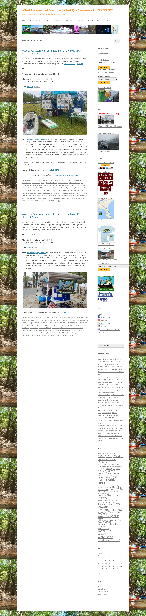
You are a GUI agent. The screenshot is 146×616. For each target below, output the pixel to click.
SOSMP (84, 190)
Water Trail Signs (104, 172)
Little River (111, 475)
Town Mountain (59, 198)
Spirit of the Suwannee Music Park (42, 193)
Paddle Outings (103, 60)
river (42, 190)
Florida (65, 183)
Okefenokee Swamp (105, 485)
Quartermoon (39, 325)
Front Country (82, 320)
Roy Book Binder (49, 190)
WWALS (24, 201)
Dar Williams (34, 320)
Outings (58, 20)
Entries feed (101, 589)
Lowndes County (107, 477)
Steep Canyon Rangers (61, 193)
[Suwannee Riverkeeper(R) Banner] (106, 296)
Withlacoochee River (109, 525)
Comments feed (103, 592)
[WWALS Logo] (106, 290)
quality (115, 486)
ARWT (109, 457)
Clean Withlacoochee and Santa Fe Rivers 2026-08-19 (110, 420)
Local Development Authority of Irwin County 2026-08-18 (110, 405)
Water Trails (70, 20)
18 (102, 566)
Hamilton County (104, 472)
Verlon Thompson (70, 198)
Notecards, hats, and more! (107, 260)
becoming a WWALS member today (66, 175)
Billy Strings (57, 180)
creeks (101, 465)
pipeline (103, 487)
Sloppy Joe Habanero (74, 190)
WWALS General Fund (106, 163)
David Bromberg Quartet (47, 320)
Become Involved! (36, 20)
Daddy (43, 183)
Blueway (118, 457)
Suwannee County (74, 193)
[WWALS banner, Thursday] (55, 307)
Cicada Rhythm (26, 183)
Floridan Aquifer (115, 466)
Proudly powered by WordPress (31, 607)
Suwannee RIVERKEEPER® (50, 170)
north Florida (61, 188)
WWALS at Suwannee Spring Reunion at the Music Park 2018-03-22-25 (52, 215)
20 (110, 566)
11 (102, 563)
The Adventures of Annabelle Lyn (68, 196)
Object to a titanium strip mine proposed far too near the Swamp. (110, 126)
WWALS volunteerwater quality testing (105, 88)
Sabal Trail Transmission (108, 491)
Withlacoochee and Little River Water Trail (110, 521)
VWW (102, 514)
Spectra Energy (104, 501)
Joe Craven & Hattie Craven (38, 185)
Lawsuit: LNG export (105, 198)
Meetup (107, 323)
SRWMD (114, 500)
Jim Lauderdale (54, 323)
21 (113, 566)
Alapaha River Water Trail (109, 455)
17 (98, 566)
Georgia (113, 468)
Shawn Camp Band (61, 190)
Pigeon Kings (70, 188)
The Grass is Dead (57, 333)
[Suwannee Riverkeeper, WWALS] (55, 134)
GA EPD (102, 469)
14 (113, 563)
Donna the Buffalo (51, 183)
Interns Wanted (103, 53)
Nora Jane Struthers (50, 188)
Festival (39, 180)
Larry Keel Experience (64, 185)
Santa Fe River (104, 493)
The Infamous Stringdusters (72, 333)
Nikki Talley (40, 188)
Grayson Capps (44, 323)
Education (46, 318)
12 (106, 563)
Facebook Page (105, 317)
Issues (90, 20)
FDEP (108, 464)
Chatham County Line (80, 180)
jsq (60, 201)
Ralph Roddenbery (50, 325)
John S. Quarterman (108, 473)
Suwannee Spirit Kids (66, 330)
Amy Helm (69, 318)
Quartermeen (79, 188)
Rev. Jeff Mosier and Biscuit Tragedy (68, 325)
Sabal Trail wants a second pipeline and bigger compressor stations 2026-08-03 (110, 389)
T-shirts (100, 224)
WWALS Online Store (105, 249)
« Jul (99, 574)
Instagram (103, 321)
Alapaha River (106, 453)
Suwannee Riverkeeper (33, 196)
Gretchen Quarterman (106, 470)
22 (117, 566)
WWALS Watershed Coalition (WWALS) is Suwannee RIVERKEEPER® (67, 10)
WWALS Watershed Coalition (36, 201)
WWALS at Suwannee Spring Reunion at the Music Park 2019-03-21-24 (52, 52)
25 (102, 569)
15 (117, 563)
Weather (103, 518)
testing (103, 512)
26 (106, 569)
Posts (49, 20)
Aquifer (39, 318)
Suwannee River (39, 330)
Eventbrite (101, 314)
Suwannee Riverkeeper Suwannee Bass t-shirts (106, 244)
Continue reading (64, 312)
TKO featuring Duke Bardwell (44, 198)
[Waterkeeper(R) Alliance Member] (103, 301)
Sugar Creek (109, 502)
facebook (30, 87)
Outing (117, 485)
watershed (80, 198)
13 (110, 563)
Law (101, 475)
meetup (37, 87)
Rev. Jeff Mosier (35, 190)
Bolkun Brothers (67, 180)
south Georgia (26, 193)
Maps (108, 20)
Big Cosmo (76, 318)
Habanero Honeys (74, 183)
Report (81, 20)
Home (24, 20)
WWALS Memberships (106, 73)
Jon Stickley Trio (52, 185)
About (99, 20)
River (44, 180)
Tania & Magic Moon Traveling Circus (39, 333)
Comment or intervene (106, 151)
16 (121, 563)
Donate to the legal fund (106, 220)
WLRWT (103, 528)
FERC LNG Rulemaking (106, 133)
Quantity (103, 490)
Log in (99, 586)
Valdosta (114, 512)
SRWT (101, 502)
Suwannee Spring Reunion (73, 64)
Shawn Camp (34, 328)
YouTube (103, 326)
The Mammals (30, 198)
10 (98, 563)
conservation (36, 183)
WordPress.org (102, 594)
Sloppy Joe (42, 328)
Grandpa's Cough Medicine (30, 323)
